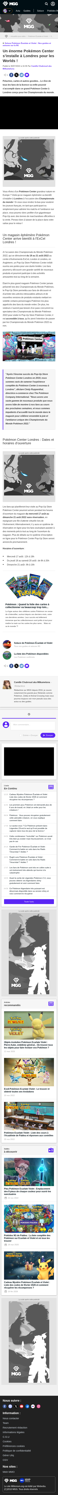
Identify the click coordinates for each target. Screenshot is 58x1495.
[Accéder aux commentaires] (27, 75)
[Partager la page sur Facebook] (11, 75)
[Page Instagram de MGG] (38, 1406)
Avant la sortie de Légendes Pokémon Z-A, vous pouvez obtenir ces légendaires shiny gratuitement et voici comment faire (30, 880)
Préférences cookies (14, 1446)
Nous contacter (11, 1418)
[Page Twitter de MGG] (16, 1406)
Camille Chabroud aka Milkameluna (32, 682)
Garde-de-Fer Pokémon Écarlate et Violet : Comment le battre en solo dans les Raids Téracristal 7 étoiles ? (27, 849)
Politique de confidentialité (17, 1450)
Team (6, 1423)
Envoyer (49, 735)
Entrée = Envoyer (30, 735)
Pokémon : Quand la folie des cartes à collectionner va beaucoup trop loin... (27, 606)
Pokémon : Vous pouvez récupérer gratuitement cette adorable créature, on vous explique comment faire (29, 818)
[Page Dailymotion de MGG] (27, 1406)
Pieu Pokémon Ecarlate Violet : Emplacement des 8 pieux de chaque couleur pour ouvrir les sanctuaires (27, 1191)
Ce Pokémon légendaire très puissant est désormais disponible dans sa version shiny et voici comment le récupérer (29, 891)
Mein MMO (9, 1472)
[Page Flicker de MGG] (33, 1406)
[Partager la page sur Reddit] (21, 75)
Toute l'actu (29, 902)
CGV (5, 1460)
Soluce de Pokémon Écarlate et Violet (33, 643)
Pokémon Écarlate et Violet (38, 36)
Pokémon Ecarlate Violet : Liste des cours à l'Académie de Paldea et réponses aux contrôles (28, 1134)
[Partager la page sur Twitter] (16, 75)
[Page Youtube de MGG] (21, 1406)
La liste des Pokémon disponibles (31, 654)
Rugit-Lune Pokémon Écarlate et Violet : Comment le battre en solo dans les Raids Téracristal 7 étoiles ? (27, 859)
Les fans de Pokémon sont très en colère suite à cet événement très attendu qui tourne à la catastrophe (30, 870)
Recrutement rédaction (15, 1427)
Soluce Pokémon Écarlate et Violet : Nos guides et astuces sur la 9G (27, 44)
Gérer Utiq (8, 1455)
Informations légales (13, 1432)
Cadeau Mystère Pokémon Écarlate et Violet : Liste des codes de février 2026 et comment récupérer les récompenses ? (28, 797)
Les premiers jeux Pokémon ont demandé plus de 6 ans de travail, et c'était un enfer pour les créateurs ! (30, 807)
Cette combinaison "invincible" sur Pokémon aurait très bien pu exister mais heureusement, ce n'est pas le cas (30, 838)
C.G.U (6, 1437)
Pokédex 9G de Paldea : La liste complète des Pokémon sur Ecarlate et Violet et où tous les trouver (27, 1238)
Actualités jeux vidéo (18, 36)
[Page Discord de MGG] (10, 1406)
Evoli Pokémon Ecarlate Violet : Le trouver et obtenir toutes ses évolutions (27, 1090)
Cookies (7, 1441)
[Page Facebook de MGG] (4, 1406)
